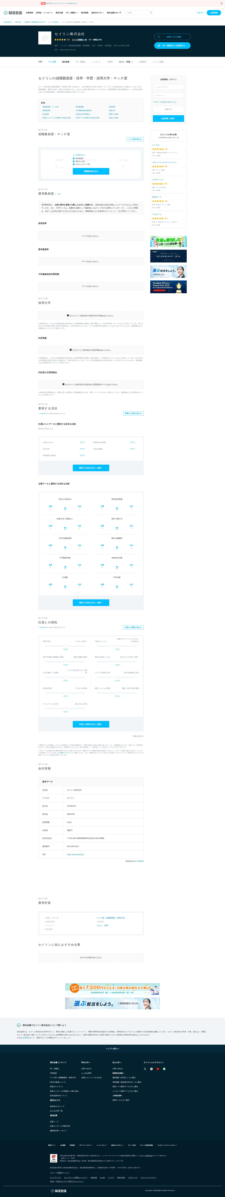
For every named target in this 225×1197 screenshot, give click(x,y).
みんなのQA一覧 (56, 1111)
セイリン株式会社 (54, 22)
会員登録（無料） (168, 118)
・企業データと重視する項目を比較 (86, 118)
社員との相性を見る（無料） (91, 724)
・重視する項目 (113, 114)
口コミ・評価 (125, 62)
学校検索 (53, 1073)
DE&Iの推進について (58, 1082)
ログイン (200, 13)
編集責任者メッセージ (58, 1131)
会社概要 (62, 1145)
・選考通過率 (45, 110)
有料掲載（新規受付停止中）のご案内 (127, 1082)
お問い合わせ (86, 1069)
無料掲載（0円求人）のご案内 (124, 1078)
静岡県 (100, 46)
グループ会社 (132, 1145)
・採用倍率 (111, 107)
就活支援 (59, 13)
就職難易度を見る (91, 171)
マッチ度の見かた (135, 139)
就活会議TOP (8, 22)
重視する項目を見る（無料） (91, 468)
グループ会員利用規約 (146, 1145)
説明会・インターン (44, 13)
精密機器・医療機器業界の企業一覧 (35, 22)
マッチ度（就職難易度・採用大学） (111, 918)
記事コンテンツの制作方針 (60, 1126)
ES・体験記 (71, 13)
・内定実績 (45, 114)
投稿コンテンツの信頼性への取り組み (64, 1091)
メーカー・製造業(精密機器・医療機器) (75, 46)
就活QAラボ (97, 13)
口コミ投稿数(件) (79, 40)
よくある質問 (86, 1073)
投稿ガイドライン (66, 753)
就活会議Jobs (113, 13)
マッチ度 (52, 62)
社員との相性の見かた (133, 627)
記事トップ (54, 1122)
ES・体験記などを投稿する (174, 45)
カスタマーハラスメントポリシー (167, 1145)
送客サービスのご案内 (121, 1100)
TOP (40, 62)
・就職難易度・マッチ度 (49, 107)
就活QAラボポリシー (117, 1145)
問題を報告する (138, 736)
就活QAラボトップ (57, 1106)
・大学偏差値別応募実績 (83, 110)
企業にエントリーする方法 (91, 1078)
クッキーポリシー (102, 1145)
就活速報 (84, 13)
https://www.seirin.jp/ (68, 50)
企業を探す (18, 22)
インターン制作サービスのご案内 (125, 1091)
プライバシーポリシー (85, 1145)
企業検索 (29, 13)
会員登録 (214, 13)
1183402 (140, 861)
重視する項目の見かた (133, 413)
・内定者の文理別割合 (82, 114)
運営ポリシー (52, 1145)
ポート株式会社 (146, 1156)
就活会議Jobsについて (58, 1096)
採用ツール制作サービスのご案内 (125, 1087)
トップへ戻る (111, 1049)
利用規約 (72, 1145)
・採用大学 (111, 110)
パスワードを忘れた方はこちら (165, 102)
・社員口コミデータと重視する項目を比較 (56, 118)
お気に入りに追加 (174, 37)
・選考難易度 (79, 107)
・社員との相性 (113, 118)
